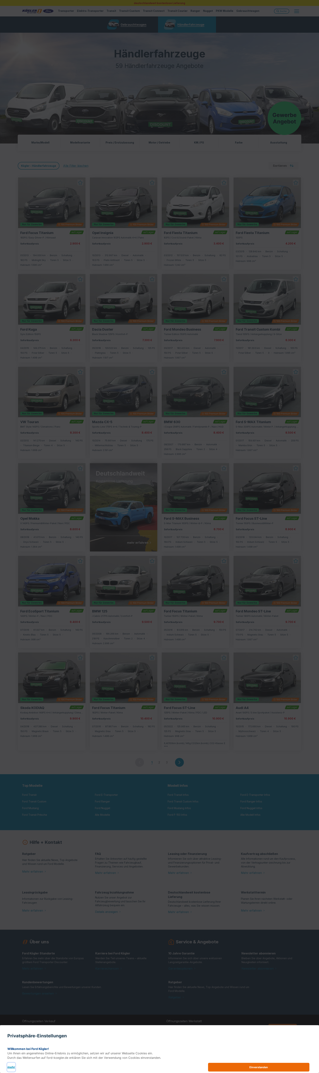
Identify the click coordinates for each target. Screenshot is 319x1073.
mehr (11, 1067)
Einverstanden (258, 1067)
